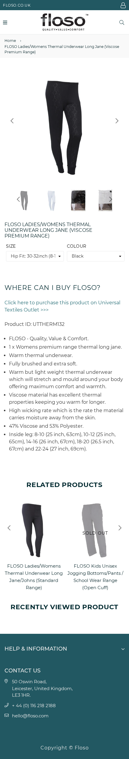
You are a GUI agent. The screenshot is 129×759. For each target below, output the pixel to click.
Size (11, 246)
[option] (64, 127)
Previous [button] (12, 121)
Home (10, 40)
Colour (76, 246)
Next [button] (117, 121)
